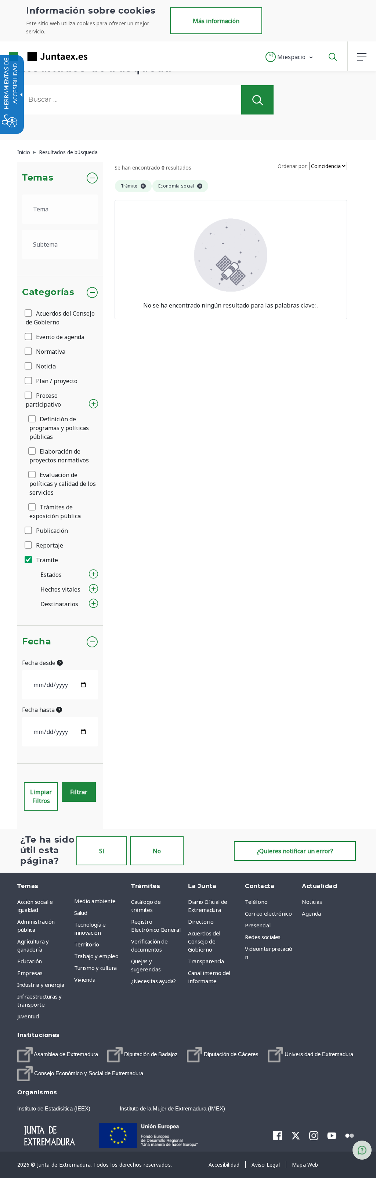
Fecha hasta (39, 710)
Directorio (201, 921)
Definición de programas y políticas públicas (59, 428)
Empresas (29, 973)
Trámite (46, 560)
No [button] (157, 851)
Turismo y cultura (95, 967)
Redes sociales (263, 937)
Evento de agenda (59, 337)
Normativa (50, 352)
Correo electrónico (268, 913)
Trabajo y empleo (96, 956)
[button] (289, 56)
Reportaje (49, 545)
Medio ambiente (95, 901)
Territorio (86, 944)
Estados (51, 575)
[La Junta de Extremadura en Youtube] (332, 1135)
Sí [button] (101, 851)
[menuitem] (100, 901)
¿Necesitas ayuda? (153, 981)
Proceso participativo (43, 400)
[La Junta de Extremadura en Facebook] (278, 1135)
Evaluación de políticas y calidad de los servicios (62, 484)
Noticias (312, 901)
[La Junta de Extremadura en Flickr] (350, 1135)
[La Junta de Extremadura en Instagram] (314, 1135)
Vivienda (84, 979)
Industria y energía (40, 984)
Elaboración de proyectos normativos (59, 455)
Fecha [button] (36, 641)
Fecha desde (39, 663)
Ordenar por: (293, 166)
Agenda (311, 913)
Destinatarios (59, 604)
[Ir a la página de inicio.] (35, 56)
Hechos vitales (60, 589)
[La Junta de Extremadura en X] (296, 1135)
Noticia (45, 366)
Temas (37, 178)
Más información (216, 21)
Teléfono (256, 901)
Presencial (258, 925)
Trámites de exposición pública (55, 511)
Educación (29, 961)
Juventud (28, 1016)
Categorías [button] (48, 292)
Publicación (51, 531)
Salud (80, 912)
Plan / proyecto (56, 381)
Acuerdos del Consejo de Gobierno (60, 317)
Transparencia (206, 961)
